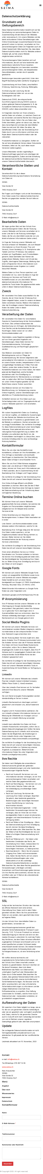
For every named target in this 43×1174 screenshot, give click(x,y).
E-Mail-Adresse (9, 1123)
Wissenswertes (8, 1093)
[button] (40, 5)
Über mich (6, 1090)
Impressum (6, 1097)
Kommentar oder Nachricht (12, 1145)
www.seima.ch (7, 1067)
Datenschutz (7, 1101)
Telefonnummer (8, 1134)
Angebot (5, 1086)
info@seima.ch (13, 1059)
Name (4, 1113)
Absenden (8, 1164)
